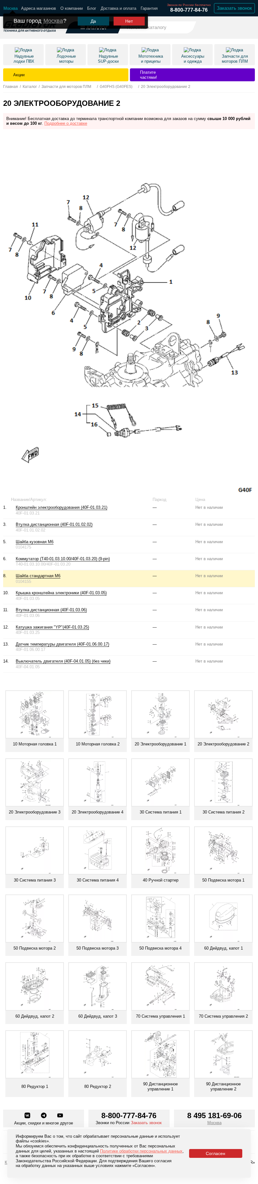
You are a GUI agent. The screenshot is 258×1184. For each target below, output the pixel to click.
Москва (53, 21)
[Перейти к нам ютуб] (60, 1115)
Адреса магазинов (38, 8)
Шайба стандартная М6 (38, 575)
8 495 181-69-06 (214, 1115)
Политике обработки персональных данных (141, 1151)
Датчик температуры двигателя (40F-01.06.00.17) (62, 644)
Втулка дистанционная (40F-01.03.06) (51, 609)
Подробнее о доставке (65, 123)
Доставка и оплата (118, 8)
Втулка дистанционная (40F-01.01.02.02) (54, 524)
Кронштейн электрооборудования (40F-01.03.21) (61, 507)
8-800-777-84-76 (189, 10)
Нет (129, 21)
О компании (71, 8)
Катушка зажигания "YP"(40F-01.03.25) (52, 627)
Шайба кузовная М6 (34, 541)
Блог (91, 8)
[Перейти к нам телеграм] (44, 1115)
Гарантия (149, 8)
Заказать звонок (234, 8)
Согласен (215, 1153)
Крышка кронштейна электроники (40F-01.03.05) (61, 592)
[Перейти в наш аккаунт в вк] (28, 1115)
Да (93, 21)
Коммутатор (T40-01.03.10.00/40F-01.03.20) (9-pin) (63, 558)
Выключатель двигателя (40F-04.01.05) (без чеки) (63, 661)
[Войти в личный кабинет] (233, 27)
